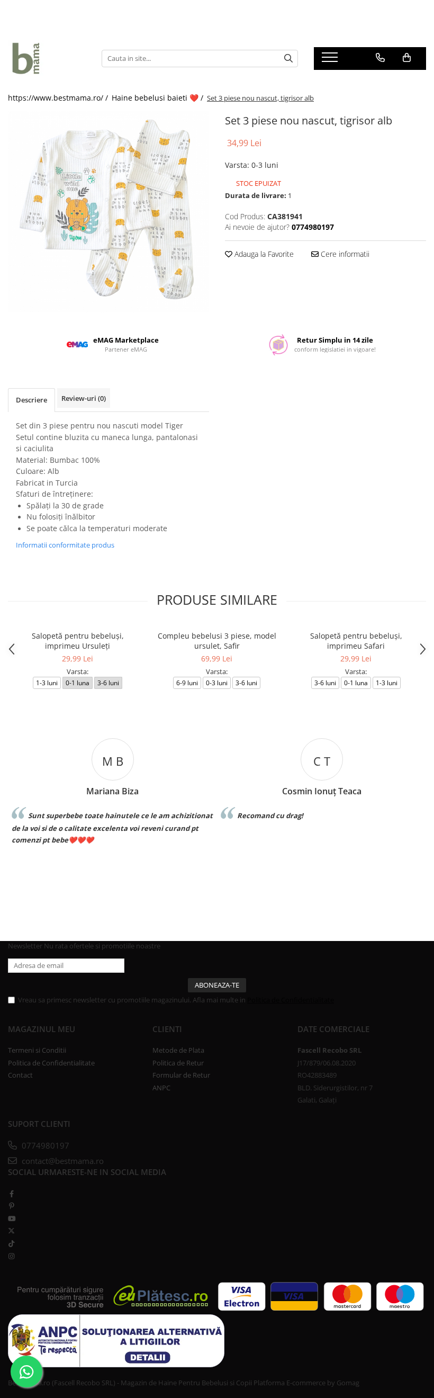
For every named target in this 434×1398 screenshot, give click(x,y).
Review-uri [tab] (83, 398)
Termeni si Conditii (37, 1050)
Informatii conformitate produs (65, 545)
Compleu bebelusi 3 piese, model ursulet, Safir (217, 641)
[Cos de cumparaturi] (406, 57)
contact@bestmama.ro (62, 1160)
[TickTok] (11, 1243)
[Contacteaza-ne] (380, 57)
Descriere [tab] (31, 400)
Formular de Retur (181, 1075)
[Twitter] (11, 1230)
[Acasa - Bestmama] (47, 58)
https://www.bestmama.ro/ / (59, 98)
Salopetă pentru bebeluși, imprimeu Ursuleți (78, 641)
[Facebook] (11, 1193)
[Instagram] (11, 1256)
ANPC (161, 1087)
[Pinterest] (11, 1206)
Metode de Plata (178, 1050)
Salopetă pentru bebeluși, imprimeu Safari (356, 641)
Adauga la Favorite (263, 254)
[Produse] (331, 60)
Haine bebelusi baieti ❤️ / (158, 98)
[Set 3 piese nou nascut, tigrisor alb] (108, 211)
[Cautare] (288, 58)
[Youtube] (11, 1218)
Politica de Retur (178, 1063)
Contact (20, 1075)
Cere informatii (344, 254)
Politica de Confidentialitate (290, 1000)
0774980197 (44, 1145)
